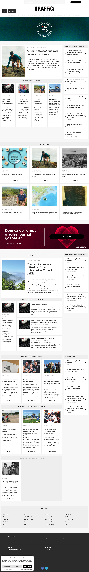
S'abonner (76, 2)
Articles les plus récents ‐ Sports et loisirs (31, 406)
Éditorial (31, 255)
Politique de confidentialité (7, 569)
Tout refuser (7, 566)
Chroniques (21, 15)
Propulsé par (22, 569)
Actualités (11, 15)
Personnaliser (17, 566)
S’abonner (67, 15)
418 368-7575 (47, 549)
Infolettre (46, 15)
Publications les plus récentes (31, 80)
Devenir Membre (57, 15)
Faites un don (67, 236)
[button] (12, 11)
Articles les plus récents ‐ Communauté (31, 458)
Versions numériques (34, 15)
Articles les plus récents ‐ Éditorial (31, 299)
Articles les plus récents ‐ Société (31, 356)
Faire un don (77, 15)
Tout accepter (27, 566)
